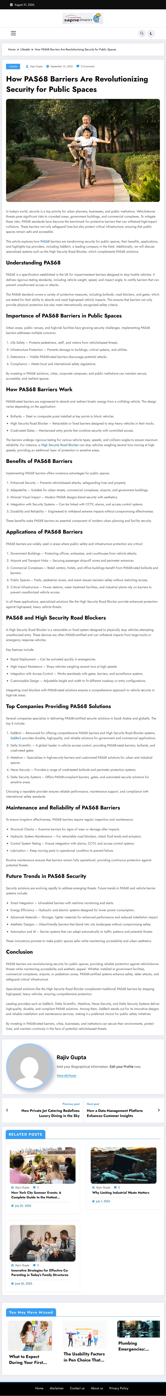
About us (97, 1387)
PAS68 (45, 241)
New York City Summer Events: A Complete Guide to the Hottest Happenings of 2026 (36, 1195)
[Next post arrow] (159, 1110)
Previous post (71, 1104)
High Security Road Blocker (60, 445)
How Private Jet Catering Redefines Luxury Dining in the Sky (50, 1113)
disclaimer (57, 1387)
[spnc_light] (151, 33)
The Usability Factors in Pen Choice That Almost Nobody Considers (27, 1357)
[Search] (142, 33)
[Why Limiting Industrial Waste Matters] (123, 1165)
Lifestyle (13, 66)
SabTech (16, 738)
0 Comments (87, 66)
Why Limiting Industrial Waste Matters (120, 1192)
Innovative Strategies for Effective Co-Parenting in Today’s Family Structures (39, 1272)
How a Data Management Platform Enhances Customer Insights (115, 1113)
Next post (93, 1104)
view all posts (66, 1075)
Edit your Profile (121, 1067)
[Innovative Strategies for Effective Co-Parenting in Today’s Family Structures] (43, 1243)
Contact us (77, 1387)
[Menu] (13, 33)
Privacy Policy (118, 1387)
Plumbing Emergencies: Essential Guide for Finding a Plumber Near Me (81, 1346)
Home (39, 1387)
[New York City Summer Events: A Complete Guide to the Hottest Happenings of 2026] (43, 1165)
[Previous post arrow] (7, 1110)
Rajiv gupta (36, 66)
